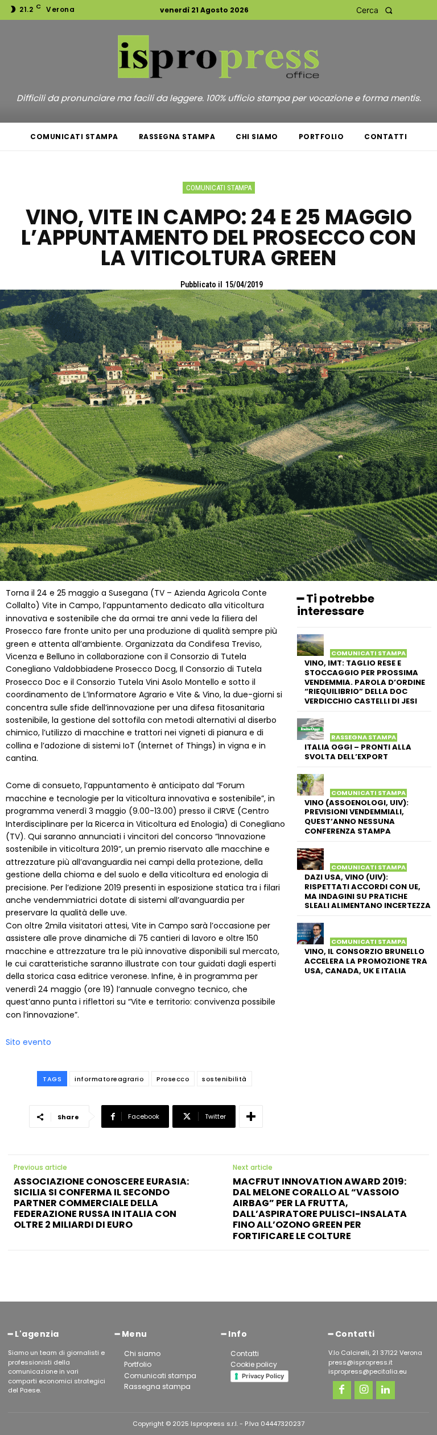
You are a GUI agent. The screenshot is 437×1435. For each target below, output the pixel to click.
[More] (251, 1116)
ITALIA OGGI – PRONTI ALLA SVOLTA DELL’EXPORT (357, 752)
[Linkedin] (385, 1390)
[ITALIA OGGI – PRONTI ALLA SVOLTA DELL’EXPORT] (310, 729)
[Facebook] (342, 1390)
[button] (377, 10)
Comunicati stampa (219, 187)
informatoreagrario (109, 1078)
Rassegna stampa (363, 737)
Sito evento (28, 1042)
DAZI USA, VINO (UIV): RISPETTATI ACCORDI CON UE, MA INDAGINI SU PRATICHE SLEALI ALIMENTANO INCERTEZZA (367, 891)
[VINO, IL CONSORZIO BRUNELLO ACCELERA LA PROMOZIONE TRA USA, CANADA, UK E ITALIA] (310, 933)
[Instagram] (363, 1390)
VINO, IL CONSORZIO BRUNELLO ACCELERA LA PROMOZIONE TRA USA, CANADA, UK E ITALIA (365, 961)
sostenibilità (224, 1078)
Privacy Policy (263, 1376)
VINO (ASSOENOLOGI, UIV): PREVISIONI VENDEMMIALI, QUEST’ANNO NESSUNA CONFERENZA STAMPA (356, 817)
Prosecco (172, 1078)
